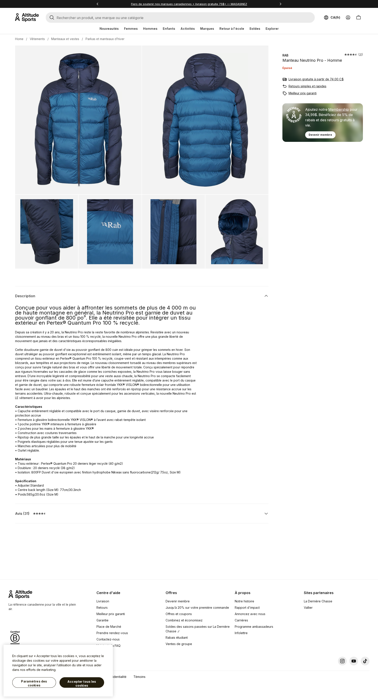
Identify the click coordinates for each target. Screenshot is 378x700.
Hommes (150, 28)
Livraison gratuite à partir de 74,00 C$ (316, 79)
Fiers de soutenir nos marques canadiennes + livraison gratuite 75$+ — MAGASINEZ (189, 4)
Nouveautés (109, 28)
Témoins (139, 677)
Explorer (272, 28)
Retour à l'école (231, 28)
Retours (102, 607)
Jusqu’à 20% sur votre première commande (197, 607)
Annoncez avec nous (250, 614)
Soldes (254, 28)
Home (19, 39)
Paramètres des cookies (34, 683)
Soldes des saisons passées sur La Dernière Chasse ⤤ (198, 629)
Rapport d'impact (247, 607)
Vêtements (37, 39)
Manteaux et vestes (65, 39)
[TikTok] (365, 661)
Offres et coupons (179, 614)
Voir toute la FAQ (108, 645)
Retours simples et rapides (307, 86)
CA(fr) (335, 17)
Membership (338, 109)
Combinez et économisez (184, 620)
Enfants (169, 28)
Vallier (308, 607)
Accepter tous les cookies (81, 683)
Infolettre (241, 633)
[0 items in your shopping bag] (358, 17)
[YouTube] (353, 661)
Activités (187, 28)
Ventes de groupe (179, 644)
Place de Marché (108, 626)
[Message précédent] (98, 4)
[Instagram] (342, 661)
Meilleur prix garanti (303, 93)
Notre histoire (244, 601)
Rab (285, 55)
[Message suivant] (280, 4)
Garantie (102, 620)
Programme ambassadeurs (254, 626)
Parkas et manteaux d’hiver (105, 39)
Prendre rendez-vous (112, 633)
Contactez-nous (108, 639)
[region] (58, 670)
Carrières (241, 620)
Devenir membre (320, 134)
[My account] (348, 17)
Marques (207, 28)
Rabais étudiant (177, 637)
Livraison (102, 601)
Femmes (131, 28)
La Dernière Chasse (318, 601)
